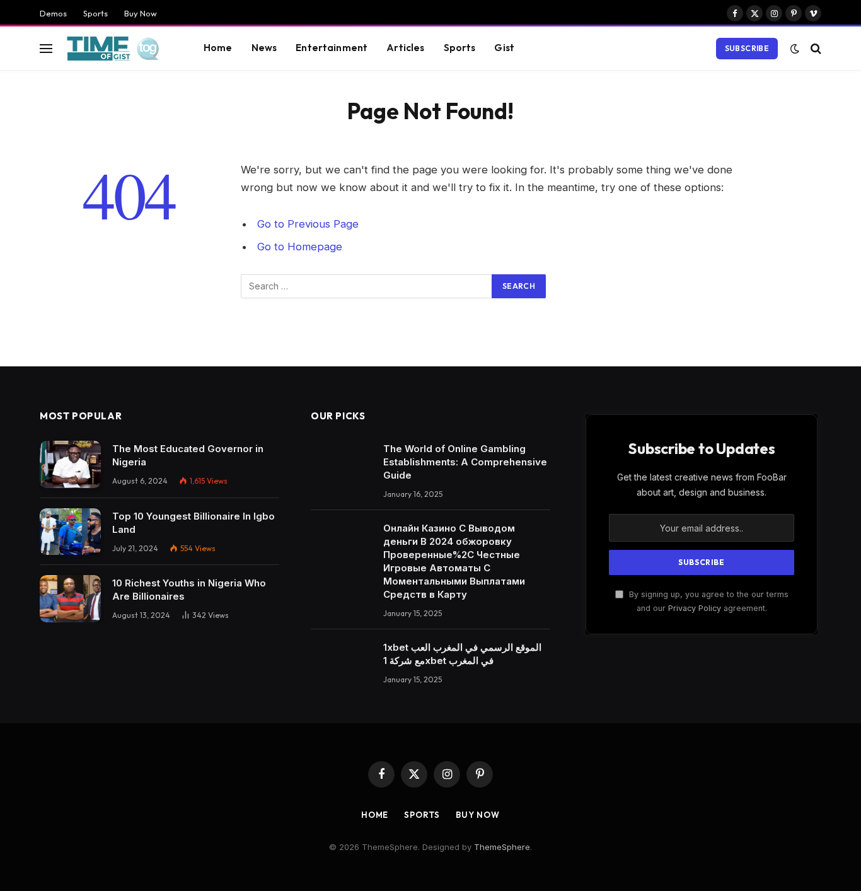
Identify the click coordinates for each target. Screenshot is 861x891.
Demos (53, 13)
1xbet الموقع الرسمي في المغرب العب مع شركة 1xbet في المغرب (462, 654)
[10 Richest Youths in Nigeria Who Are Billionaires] (70, 598)
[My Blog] (117, 48)
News (264, 48)
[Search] (814, 48)
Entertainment (331, 48)
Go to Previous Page (308, 224)
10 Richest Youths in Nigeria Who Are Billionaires (189, 589)
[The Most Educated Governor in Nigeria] (70, 464)
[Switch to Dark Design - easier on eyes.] (794, 49)
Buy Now (140, 13)
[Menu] (46, 48)
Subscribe (747, 48)
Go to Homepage (299, 246)
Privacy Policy (694, 608)
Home (218, 48)
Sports (95, 13)
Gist (504, 48)
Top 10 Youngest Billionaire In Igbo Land (193, 522)
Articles (405, 48)
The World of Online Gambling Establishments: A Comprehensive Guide (465, 462)
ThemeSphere (502, 847)
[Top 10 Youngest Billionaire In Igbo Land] (70, 532)
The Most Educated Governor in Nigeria (187, 455)
